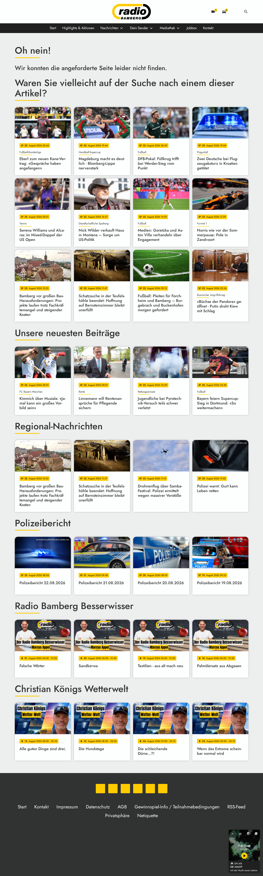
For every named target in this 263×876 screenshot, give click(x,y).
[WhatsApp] (19, 12)
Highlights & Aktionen (78, 28)
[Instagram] (34, 12)
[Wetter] (235, 11)
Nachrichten (109, 28)
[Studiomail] (50, 12)
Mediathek (167, 28)
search (246, 11)
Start (53, 28)
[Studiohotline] (58, 12)
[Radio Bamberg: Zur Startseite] (131, 11)
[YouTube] (42, 12)
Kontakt (208, 28)
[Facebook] (26, 12)
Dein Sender (139, 28)
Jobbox (192, 28)
